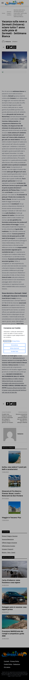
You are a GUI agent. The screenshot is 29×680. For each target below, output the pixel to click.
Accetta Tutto (14, 351)
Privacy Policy (16, 341)
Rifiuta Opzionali (14, 348)
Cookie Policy (7, 341)
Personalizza (14, 345)
